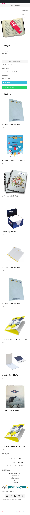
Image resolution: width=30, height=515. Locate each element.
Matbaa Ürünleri (9, 43)
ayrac (6, 53)
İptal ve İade (15, 477)
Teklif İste (7, 82)
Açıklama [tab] (15, 58)
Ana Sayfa (4, 43)
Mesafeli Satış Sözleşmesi (15, 473)
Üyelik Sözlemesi (15, 475)
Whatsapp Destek (9, 87)
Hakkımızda (15, 482)
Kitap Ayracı (9, 52)
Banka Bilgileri (15, 478)
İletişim (15, 480)
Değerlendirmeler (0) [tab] (15, 61)
